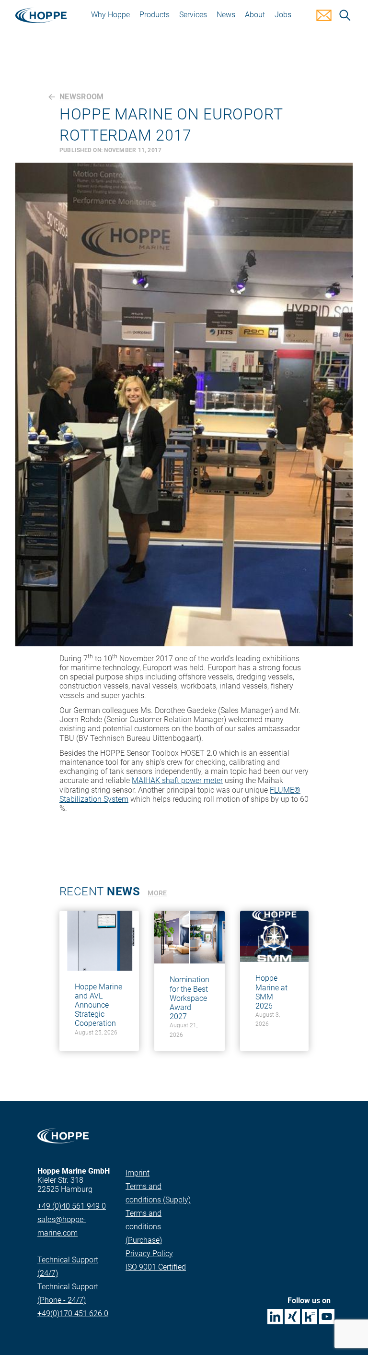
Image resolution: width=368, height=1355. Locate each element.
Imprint (138, 1172)
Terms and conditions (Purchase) (144, 1227)
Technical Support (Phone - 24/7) (67, 1293)
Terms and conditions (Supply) (158, 1193)
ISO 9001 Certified (156, 1267)
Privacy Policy (149, 1253)
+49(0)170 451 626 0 (72, 1313)
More (157, 893)
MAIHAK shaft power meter (177, 780)
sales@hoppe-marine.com (61, 1226)
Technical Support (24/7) (67, 1266)
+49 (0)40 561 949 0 (71, 1206)
